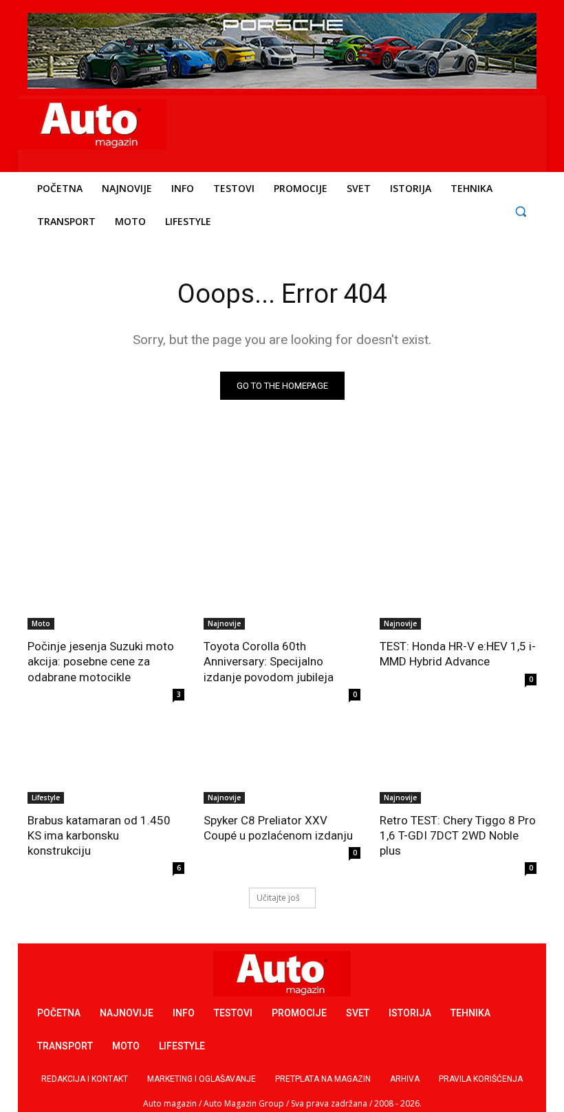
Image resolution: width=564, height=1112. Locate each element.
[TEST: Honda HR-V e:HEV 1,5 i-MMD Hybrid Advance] (458, 590)
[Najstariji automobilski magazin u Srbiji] (90, 124)
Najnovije (224, 623)
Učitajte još (278, 897)
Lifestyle (46, 797)
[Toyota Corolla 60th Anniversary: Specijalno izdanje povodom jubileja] (282, 590)
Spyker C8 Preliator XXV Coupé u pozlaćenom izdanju (278, 827)
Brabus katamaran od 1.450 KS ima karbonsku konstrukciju (99, 835)
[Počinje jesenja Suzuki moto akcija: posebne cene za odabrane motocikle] (106, 590)
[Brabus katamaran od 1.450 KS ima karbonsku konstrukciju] (106, 764)
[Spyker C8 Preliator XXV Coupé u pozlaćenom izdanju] (282, 764)
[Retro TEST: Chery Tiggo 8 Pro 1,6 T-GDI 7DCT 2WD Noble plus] (458, 764)
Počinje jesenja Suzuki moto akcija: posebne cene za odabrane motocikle (101, 661)
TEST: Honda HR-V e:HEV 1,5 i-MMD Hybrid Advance (458, 653)
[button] (520, 211)
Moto (41, 623)
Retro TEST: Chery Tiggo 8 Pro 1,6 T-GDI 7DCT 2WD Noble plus (458, 835)
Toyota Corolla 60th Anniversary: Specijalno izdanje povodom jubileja (269, 661)
